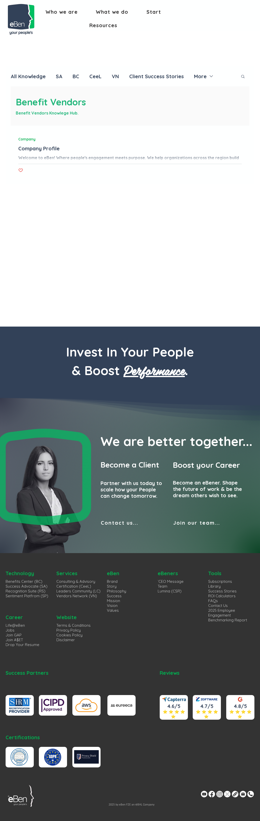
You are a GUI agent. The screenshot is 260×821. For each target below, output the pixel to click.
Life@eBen (15, 625)
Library (214, 586)
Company (27, 139)
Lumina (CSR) (170, 591)
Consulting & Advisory (75, 581)
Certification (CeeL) (73, 586)
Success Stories (222, 591)
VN (115, 76)
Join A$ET (14, 639)
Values (113, 610)
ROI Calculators (222, 595)
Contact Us (218, 605)
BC (76, 76)
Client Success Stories (156, 76)
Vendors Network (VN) (76, 595)
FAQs (213, 600)
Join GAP (14, 635)
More (200, 76)
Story (112, 586)
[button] (61, 12)
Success (114, 595)
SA (59, 76)
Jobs (10, 630)
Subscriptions (220, 581)
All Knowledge (28, 76)
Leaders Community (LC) (78, 591)
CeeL (95, 76)
